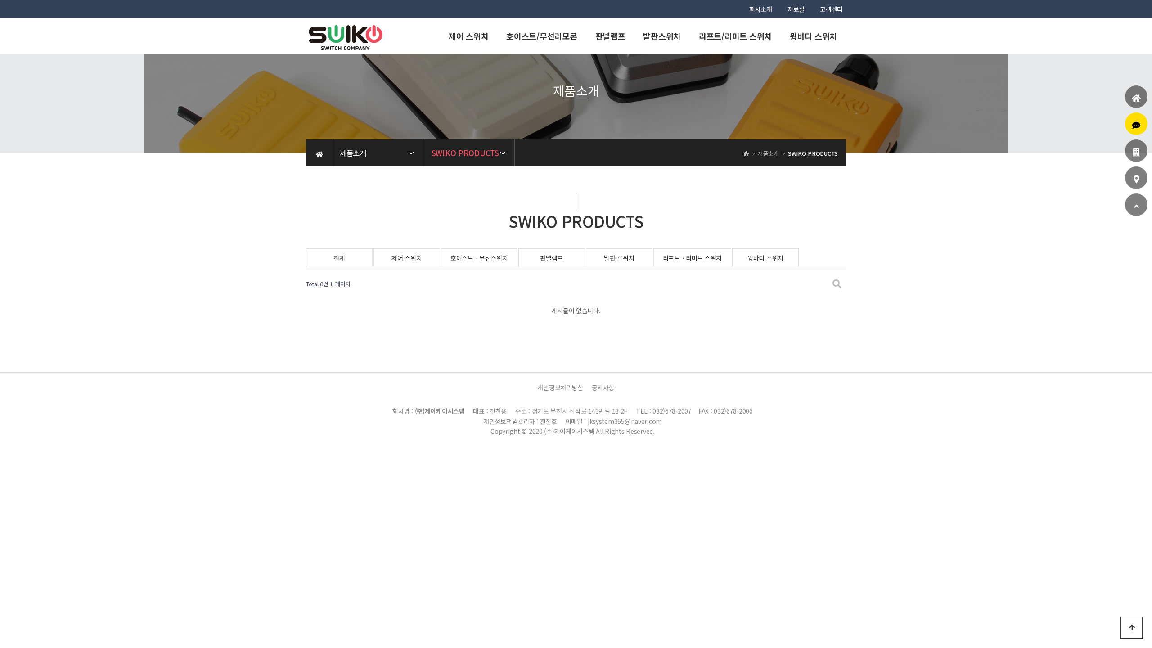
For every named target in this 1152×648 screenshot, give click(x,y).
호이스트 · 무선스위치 (479, 257)
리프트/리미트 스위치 (735, 36)
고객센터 (831, 9)
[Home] (1136, 98)
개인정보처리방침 (560, 387)
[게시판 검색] (837, 284)
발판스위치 (662, 36)
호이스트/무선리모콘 (541, 36)
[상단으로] (1131, 627)
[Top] (1136, 206)
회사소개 (760, 9)
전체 (339, 257)
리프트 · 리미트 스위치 (692, 257)
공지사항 (603, 387)
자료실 (796, 9)
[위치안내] (1136, 179)
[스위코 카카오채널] (1136, 125)
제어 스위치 (468, 36)
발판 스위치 (619, 257)
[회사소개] (1136, 152)
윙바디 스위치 (813, 36)
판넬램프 (610, 36)
